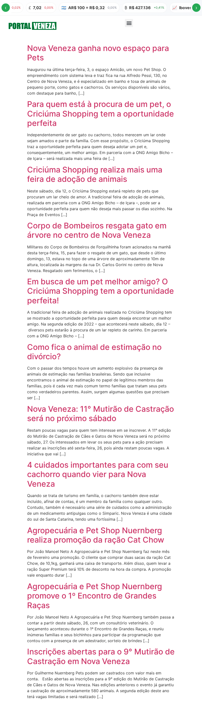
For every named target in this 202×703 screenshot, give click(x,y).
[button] (129, 23)
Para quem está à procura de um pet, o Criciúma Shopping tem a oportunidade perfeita (100, 113)
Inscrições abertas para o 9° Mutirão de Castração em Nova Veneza (101, 656)
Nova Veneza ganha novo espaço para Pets (98, 52)
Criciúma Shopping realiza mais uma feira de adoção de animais (94, 174)
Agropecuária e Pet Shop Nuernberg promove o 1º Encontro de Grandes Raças (94, 596)
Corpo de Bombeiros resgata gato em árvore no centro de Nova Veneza (97, 230)
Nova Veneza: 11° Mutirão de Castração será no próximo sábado (100, 413)
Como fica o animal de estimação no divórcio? (94, 351)
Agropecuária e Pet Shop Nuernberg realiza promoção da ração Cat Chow (95, 535)
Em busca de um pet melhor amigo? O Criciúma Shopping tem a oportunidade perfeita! (100, 291)
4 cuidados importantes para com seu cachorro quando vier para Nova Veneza (97, 474)
